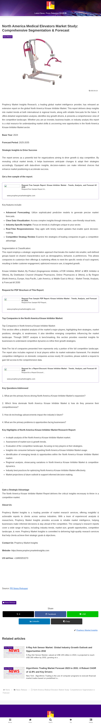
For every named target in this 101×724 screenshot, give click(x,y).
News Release (10, 603)
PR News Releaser (19, 588)
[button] (66, 621)
